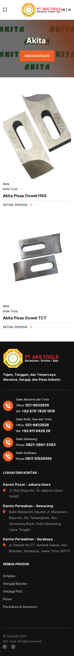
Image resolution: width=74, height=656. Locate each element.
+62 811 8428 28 (36, 431)
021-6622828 (37, 425)
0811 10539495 (38, 458)
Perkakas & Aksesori (20, 607)
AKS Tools (9, 641)
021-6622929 (37, 405)
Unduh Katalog (37, 56)
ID (69, 9)
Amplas (9, 576)
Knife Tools (10, 189)
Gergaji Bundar (15, 584)
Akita (6, 184)
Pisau (7, 599)
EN (63, 9)
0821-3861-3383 (41, 445)
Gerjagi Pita (12, 591)
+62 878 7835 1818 (38, 411)
